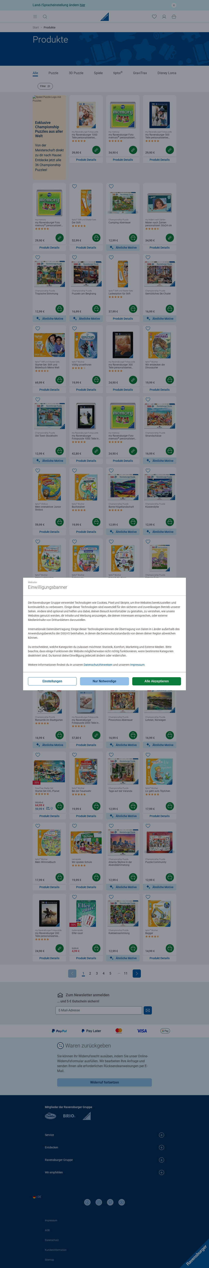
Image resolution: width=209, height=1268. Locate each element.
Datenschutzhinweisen (98, 664)
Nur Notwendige (104, 681)
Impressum (137, 664)
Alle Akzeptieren (157, 681)
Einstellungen (52, 681)
